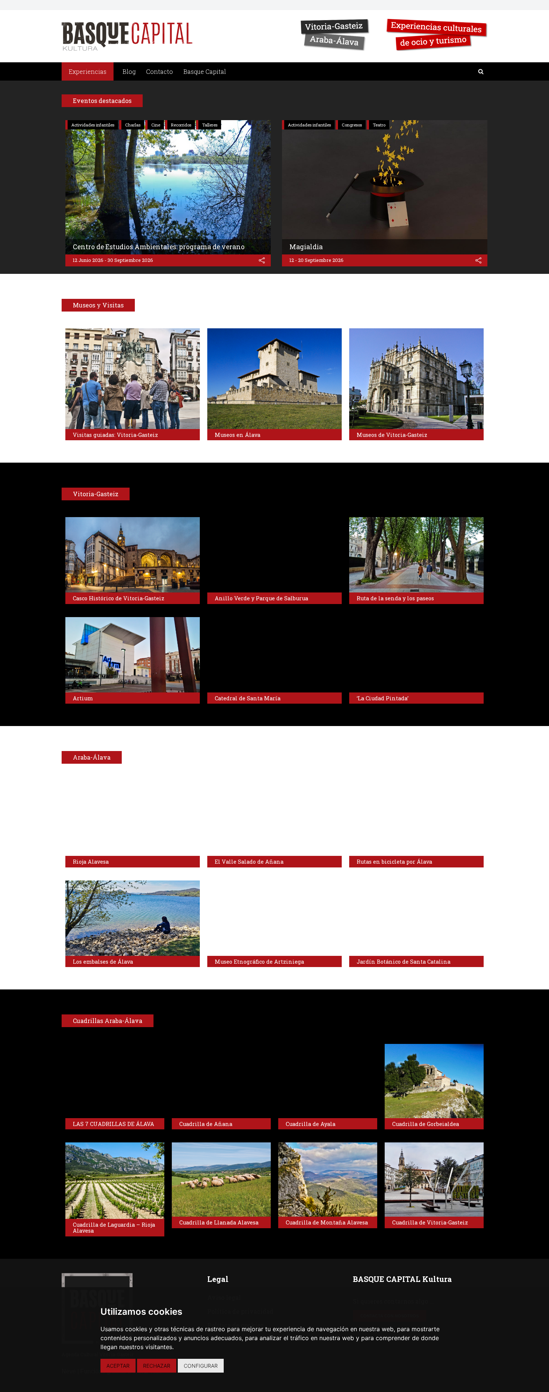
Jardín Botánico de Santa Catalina (403, 961)
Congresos (352, 125)
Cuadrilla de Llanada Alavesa (218, 1222)
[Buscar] (481, 71)
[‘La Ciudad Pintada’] (416, 654)
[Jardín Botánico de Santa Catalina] (416, 918)
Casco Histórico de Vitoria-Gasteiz (118, 598)
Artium (83, 698)
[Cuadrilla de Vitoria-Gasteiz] (434, 1179)
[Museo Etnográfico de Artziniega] (274, 918)
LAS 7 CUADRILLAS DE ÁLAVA (113, 1123)
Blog (129, 71)
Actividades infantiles (92, 125)
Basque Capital (204, 71)
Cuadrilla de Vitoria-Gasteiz (430, 1222)
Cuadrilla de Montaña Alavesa (327, 1222)
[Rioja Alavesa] (132, 818)
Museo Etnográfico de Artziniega (259, 961)
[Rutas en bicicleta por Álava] (416, 818)
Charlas (132, 125)
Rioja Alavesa (91, 861)
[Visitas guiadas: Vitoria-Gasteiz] (132, 378)
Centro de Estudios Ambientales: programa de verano (159, 247)
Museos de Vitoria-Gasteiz (392, 434)
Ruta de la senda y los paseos (395, 598)
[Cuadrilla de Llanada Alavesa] (221, 1179)
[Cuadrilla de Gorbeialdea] (434, 1081)
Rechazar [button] (156, 1366)
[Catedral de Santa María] (274, 654)
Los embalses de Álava (103, 961)
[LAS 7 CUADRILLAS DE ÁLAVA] (114, 1081)
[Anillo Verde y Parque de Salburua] (274, 554)
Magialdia (306, 247)
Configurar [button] (201, 1366)
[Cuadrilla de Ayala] (327, 1081)
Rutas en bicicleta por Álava (394, 861)
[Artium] (132, 654)
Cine (155, 125)
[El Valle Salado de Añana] (274, 818)
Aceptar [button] (118, 1366)
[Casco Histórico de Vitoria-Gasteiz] (132, 554)
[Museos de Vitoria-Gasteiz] (416, 378)
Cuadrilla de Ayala (310, 1123)
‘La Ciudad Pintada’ (383, 698)
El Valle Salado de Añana (249, 861)
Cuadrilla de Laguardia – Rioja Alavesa (114, 1227)
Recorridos (181, 125)
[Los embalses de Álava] (132, 918)
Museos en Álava (237, 434)
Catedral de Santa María (247, 698)
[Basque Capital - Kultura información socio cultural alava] (127, 36)
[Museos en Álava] (274, 378)
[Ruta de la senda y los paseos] (416, 554)
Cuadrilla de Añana (205, 1123)
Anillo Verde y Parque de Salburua (261, 598)
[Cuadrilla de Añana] (221, 1081)
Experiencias (87, 71)
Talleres (209, 125)
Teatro (379, 125)
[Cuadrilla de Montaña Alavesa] (327, 1179)
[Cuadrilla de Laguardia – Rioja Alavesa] (114, 1180)
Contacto (159, 71)
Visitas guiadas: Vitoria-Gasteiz (115, 434)
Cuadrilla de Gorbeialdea (425, 1123)
